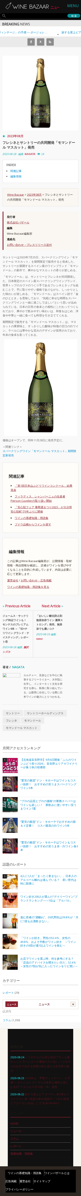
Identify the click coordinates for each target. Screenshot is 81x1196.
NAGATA (30, 154)
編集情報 (16, 176)
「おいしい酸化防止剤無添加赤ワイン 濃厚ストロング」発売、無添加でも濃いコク (49, 622)
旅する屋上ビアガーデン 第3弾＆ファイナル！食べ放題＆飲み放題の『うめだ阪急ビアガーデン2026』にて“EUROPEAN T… (39, 1098)
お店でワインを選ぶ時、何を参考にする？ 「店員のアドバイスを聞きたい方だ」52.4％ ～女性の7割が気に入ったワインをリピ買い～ (49, 962)
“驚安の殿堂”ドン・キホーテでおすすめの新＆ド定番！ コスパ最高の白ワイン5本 (48, 823)
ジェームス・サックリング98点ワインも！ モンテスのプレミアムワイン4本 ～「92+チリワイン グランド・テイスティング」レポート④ (16, 628)
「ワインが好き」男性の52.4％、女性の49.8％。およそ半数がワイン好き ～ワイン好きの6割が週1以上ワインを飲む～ (48, 941)
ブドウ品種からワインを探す (33, 524)
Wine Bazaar (15, 195)
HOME (14, 1123)
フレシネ (11, 720)
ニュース (44, 1004)
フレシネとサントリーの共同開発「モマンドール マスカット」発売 (39, 145)
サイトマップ (41, 1181)
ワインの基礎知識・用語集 (31, 518)
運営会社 (12, 580)
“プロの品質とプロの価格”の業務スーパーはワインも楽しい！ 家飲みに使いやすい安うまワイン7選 (48, 804)
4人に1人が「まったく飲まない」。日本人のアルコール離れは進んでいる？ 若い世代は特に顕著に (48, 879)
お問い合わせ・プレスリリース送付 (29, 245)
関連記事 (16, 171)
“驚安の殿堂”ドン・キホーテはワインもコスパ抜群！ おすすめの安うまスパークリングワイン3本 (48, 784)
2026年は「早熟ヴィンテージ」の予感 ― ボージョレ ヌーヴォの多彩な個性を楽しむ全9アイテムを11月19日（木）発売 (40, 1082)
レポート (8, 993)
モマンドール (32, 720)
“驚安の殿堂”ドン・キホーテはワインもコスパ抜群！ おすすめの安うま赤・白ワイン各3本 (49, 846)
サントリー (13, 713)
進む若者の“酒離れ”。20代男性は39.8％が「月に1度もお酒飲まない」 (49, 919)
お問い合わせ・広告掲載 (36, 580)
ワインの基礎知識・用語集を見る (28, 587)
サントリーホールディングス (45, 713)
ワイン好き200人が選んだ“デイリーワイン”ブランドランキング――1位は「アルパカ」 (49, 898)
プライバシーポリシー (19, 1189)
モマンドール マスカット (21, 728)
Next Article (52, 606)
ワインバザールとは (57, 1173)
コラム (7, 1020)
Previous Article (16, 606)
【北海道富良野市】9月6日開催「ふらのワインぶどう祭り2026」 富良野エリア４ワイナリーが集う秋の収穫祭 (49, 763)
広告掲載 (11, 1181)
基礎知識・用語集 (21, 1154)
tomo (39, 638)
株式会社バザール (18, 222)
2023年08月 (15, 136)
